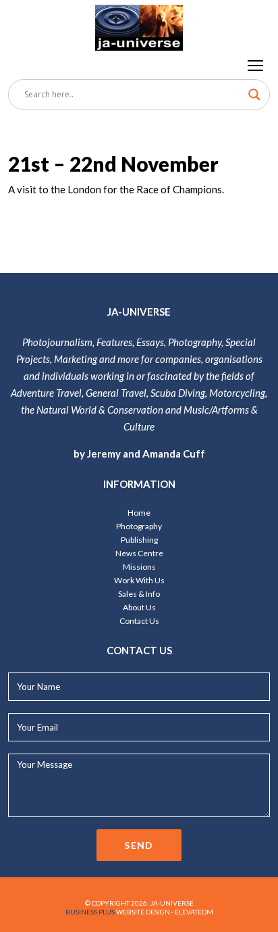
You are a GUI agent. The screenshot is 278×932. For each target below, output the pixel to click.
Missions (139, 567)
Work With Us (139, 580)
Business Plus (90, 912)
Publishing (139, 540)
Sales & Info (139, 594)
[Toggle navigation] (256, 65)
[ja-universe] (139, 25)
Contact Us (139, 621)
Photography (139, 526)
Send (139, 845)
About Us (139, 607)
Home (139, 513)
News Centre (139, 553)
